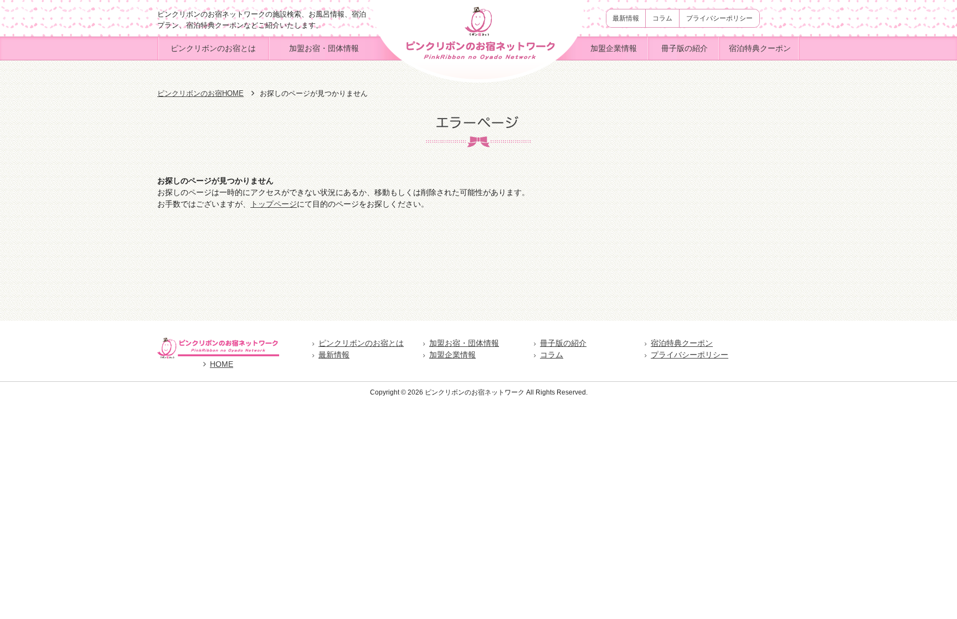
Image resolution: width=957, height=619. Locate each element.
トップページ (273, 203)
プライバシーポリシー (719, 18)
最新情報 (626, 18)
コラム (662, 18)
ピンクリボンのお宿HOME (200, 93)
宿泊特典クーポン (760, 48)
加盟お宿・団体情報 (324, 48)
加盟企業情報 (613, 48)
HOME (221, 364)
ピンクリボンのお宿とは (213, 48)
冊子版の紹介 (684, 48)
